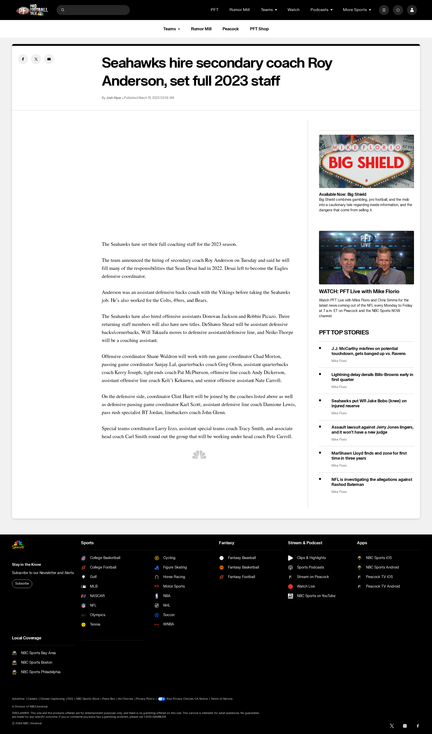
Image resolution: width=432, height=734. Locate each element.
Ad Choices (125, 699)
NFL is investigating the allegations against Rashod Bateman (372, 482)
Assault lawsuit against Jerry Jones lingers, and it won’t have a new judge (373, 430)
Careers (33, 699)
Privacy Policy (145, 699)
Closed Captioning (52, 699)
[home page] (32, 10)
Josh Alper (114, 98)
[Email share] (49, 59)
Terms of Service (222, 699)
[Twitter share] (36, 59)
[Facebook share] (23, 59)
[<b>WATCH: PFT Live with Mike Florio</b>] (366, 257)
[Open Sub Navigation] (276, 10)
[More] (384, 10)
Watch (294, 9)
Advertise (18, 699)
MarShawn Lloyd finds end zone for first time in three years (369, 456)
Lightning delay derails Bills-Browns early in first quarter (372, 377)
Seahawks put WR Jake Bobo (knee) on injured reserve (369, 404)
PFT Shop (259, 29)
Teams (169, 29)
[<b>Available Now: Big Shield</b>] (366, 161)
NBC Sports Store (88, 699)
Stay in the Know (26, 565)
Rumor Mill (240, 9)
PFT (214, 9)
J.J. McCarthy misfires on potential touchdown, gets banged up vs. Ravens (369, 351)
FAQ (70, 699)
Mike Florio (339, 361)
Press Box (109, 699)
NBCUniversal (39, 706)
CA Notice (201, 699)
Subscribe (22, 584)
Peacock (230, 29)
